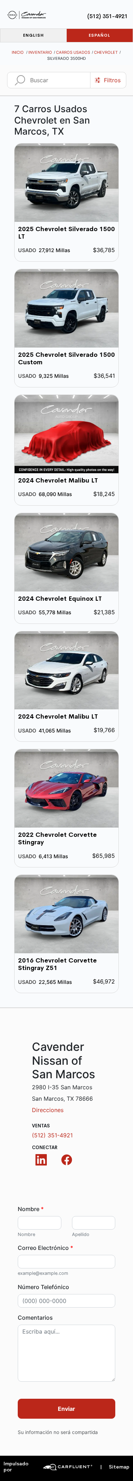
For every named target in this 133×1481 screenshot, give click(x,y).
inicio (18, 52)
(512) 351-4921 (107, 16)
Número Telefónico (43, 1286)
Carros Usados (73, 52)
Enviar (66, 1408)
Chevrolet (106, 52)
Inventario (40, 52)
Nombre (31, 1209)
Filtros (112, 80)
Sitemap (114, 1467)
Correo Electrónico (45, 1247)
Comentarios (35, 1317)
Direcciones (47, 1110)
